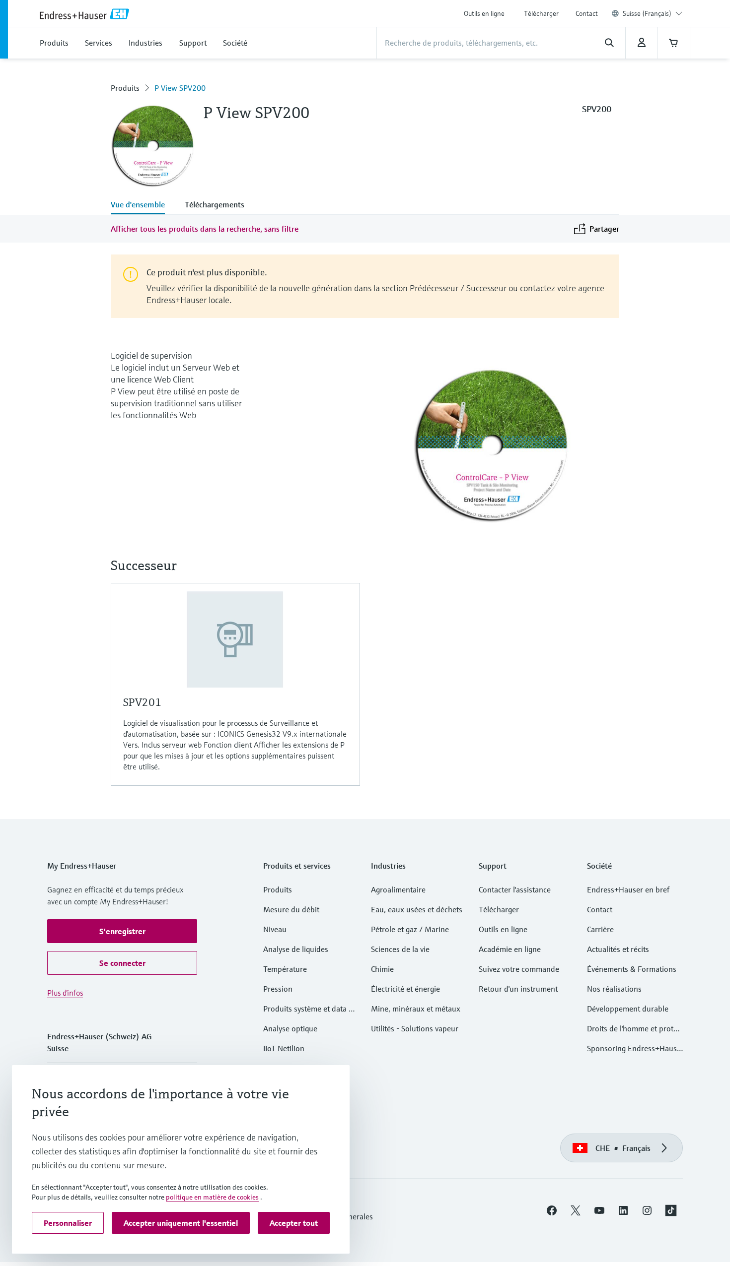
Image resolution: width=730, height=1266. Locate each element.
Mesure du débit (291, 909)
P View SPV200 (180, 88)
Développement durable (627, 1008)
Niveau (275, 929)
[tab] (143, 205)
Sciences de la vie (400, 949)
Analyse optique (290, 1028)
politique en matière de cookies (212, 1197)
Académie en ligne (510, 949)
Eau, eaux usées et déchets (416, 909)
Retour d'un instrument (518, 989)
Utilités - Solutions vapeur (414, 1028)
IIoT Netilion (283, 1048)
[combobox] (652, 13)
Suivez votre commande (519, 969)
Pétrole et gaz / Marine (410, 929)
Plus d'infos (65, 993)
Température (285, 969)
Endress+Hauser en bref (628, 889)
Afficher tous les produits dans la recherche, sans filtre (204, 229)
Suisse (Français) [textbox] (647, 13)
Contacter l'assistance (515, 889)
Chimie (382, 969)
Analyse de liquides (295, 949)
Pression (277, 989)
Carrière (600, 929)
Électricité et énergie (405, 989)
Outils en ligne (484, 13)
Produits (125, 88)
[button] (122, 931)
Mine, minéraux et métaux (415, 1008)
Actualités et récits (618, 949)
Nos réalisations (614, 989)
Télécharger (541, 13)
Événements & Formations (631, 969)
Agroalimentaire (398, 889)
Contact (587, 13)
